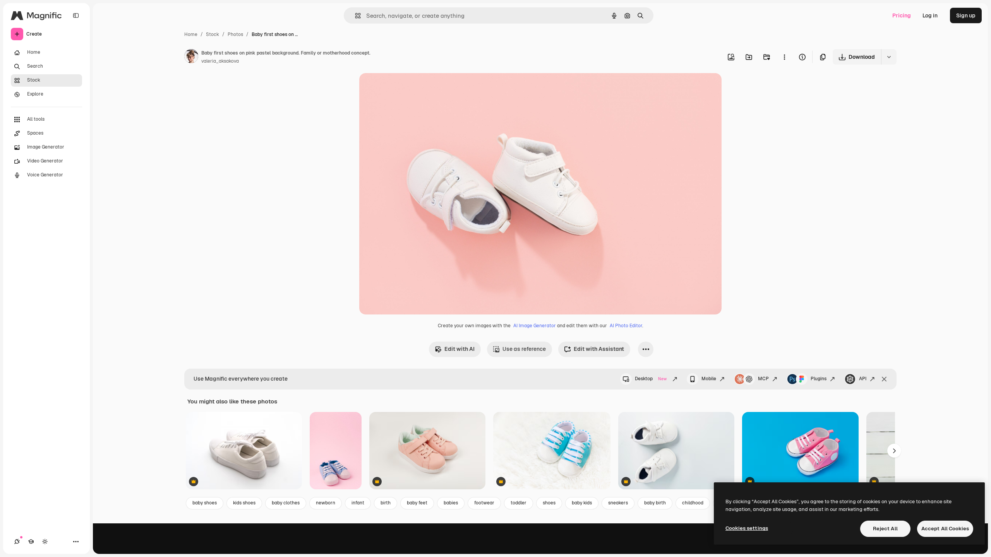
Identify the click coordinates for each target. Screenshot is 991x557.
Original (409, 88)
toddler (518, 503)
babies (451, 503)
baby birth (655, 503)
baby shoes (204, 503)
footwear (484, 503)
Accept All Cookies (945, 528)
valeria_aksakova (220, 61)
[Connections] (17, 541)
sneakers (618, 503)
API (862, 379)
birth (386, 503)
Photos (235, 34)
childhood (692, 503)
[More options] (784, 57)
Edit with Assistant (599, 348)
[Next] (894, 450)
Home (190, 34)
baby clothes (286, 503)
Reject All (885, 528)
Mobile (708, 379)
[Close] (884, 379)
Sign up (966, 15)
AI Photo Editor (626, 326)
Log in (930, 15)
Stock (212, 34)
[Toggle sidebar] (76, 15)
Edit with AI (459, 348)
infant (357, 503)
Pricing (901, 15)
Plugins (818, 379)
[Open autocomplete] (354, 16)
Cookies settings (746, 528)
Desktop (651, 379)
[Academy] (31, 541)
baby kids (582, 503)
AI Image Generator (534, 326)
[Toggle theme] (45, 541)
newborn (325, 503)
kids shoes (244, 503)
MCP (763, 379)
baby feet (417, 503)
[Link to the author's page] (191, 57)
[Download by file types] (889, 57)
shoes (549, 503)
